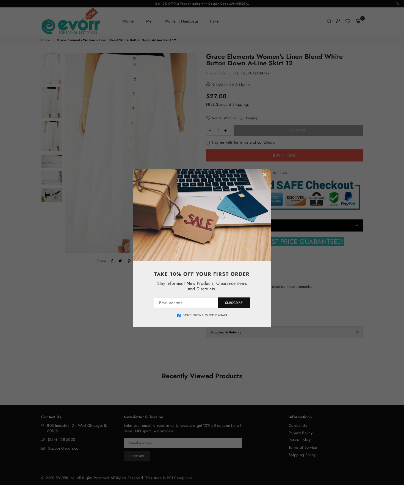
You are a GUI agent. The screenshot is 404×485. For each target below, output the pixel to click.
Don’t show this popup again (205, 315)
